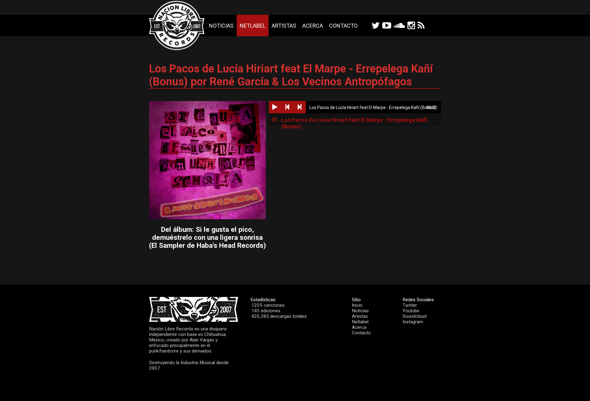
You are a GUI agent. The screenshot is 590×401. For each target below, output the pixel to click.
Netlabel (253, 25)
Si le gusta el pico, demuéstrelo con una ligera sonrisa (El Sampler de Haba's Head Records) (207, 237)
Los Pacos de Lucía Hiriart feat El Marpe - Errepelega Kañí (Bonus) (354, 121)
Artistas (284, 25)
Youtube (411, 310)
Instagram (413, 322)
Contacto (343, 25)
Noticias (221, 25)
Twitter (410, 305)
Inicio (357, 305)
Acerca (312, 25)
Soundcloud (415, 316)
